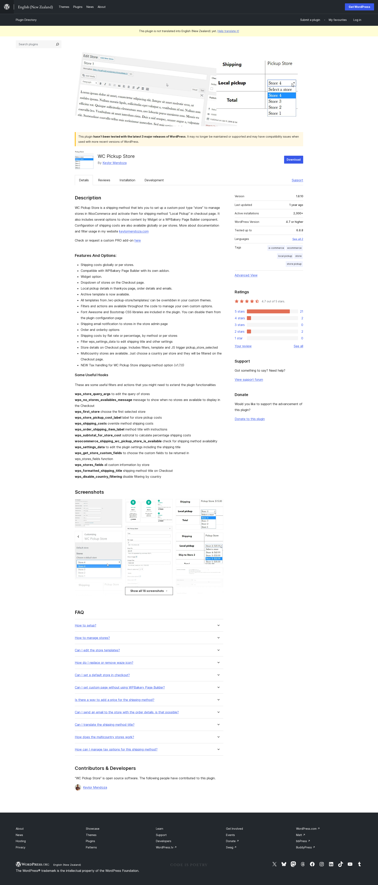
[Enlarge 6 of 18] (167, 504)
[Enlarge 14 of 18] (218, 573)
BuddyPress (305, 847)
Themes (91, 835)
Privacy (20, 847)
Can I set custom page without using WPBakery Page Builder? (120, 687)
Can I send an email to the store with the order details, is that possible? (127, 712)
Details (84, 180)
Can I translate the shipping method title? (104, 725)
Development (154, 180)
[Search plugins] (57, 44)
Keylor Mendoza (115, 163)
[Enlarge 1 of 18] (117, 504)
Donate (232, 841)
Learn (159, 828)
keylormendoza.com (134, 231)
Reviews (104, 180)
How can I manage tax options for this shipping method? (116, 749)
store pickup (294, 263)
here (137, 240)
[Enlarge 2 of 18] (117, 536)
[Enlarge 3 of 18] (117, 588)
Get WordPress (359, 6)
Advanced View (246, 275)
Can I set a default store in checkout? (102, 675)
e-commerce (276, 247)
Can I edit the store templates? (97, 650)
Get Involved (234, 828)
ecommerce (294, 247)
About (20, 828)
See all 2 (297, 239)
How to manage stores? (92, 638)
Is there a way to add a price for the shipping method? (114, 700)
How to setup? (85, 625)
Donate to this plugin (250, 419)
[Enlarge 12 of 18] (218, 504)
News (19, 835)
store (298, 256)
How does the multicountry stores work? (104, 737)
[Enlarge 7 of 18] (167, 531)
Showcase (92, 828)
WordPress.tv (166, 847)
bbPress (303, 841)
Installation (127, 180)
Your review (243, 346)
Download (294, 159)
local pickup (285, 256)
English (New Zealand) (67, 864)
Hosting (21, 841)
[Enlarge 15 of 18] (218, 584)
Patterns (91, 847)
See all (298, 346)
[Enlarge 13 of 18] (218, 538)
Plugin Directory (26, 19)
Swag (231, 847)
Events (230, 835)
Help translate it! (228, 31)
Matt (300, 835)
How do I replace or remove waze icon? (104, 663)
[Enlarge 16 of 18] (218, 596)
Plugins (90, 841)
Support (297, 180)
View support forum (249, 379)
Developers (163, 841)
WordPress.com (308, 828)
